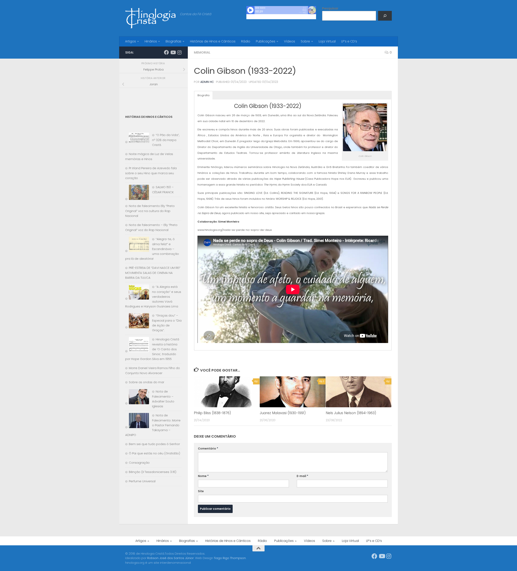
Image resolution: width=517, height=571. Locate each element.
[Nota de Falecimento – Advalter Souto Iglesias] (137, 397)
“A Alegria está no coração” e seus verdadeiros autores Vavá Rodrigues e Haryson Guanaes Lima (153, 296)
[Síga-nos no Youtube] (172, 52)
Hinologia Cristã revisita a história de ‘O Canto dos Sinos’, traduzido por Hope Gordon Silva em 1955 (152, 349)
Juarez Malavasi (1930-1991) (283, 413)
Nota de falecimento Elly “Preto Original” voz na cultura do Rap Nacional (150, 211)
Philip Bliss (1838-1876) (212, 413)
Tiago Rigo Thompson (230, 558)
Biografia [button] (203, 95)
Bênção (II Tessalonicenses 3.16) (152, 472)
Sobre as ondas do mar (146, 382)
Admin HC (207, 82)
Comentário (208, 448)
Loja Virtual (327, 41)
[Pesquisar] (385, 16)
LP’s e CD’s (349, 41)
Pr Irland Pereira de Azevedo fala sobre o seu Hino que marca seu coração (151, 173)
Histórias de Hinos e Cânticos (212, 41)
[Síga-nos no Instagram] (179, 52)
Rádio (245, 41)
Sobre (305, 41)
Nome (203, 476)
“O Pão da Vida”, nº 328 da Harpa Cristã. (166, 140)
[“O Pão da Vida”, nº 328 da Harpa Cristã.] (137, 139)
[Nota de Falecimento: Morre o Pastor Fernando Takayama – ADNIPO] (137, 421)
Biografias (173, 41)
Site (201, 491)
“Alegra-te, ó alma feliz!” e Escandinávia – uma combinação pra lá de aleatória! (152, 249)
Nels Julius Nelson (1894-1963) (351, 413)
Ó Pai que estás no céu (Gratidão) (154, 453)
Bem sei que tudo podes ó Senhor (154, 444)
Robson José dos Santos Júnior (170, 558)
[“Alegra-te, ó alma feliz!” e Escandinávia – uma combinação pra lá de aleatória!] (137, 245)
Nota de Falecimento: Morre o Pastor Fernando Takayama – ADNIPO (153, 425)
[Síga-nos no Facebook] (166, 52)
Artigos (130, 41)
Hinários (151, 41)
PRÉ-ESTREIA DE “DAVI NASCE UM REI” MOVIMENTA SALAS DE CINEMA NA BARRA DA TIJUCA (152, 273)
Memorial (202, 52)
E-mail (302, 476)
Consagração (139, 462)
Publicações (265, 41)
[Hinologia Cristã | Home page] (150, 18)
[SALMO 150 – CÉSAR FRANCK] (137, 193)
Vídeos (289, 41)
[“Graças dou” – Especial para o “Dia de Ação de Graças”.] (137, 321)
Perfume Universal (142, 481)
